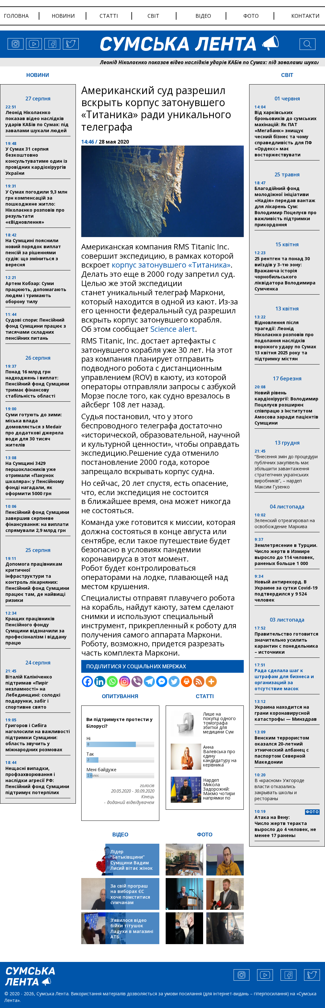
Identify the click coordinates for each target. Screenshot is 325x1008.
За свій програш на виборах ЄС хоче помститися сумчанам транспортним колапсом (130, 900)
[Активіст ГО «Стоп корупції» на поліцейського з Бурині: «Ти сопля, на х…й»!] (184, 928)
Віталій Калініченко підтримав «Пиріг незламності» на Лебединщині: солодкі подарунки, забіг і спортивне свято (32, 692)
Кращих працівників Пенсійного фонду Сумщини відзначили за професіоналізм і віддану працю (36, 631)
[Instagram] (124, 681)
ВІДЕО (120, 834)
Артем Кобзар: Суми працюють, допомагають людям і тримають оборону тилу (35, 292)
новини (63, 15)
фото (251, 15)
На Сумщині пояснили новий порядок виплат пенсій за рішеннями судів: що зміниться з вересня (33, 252)
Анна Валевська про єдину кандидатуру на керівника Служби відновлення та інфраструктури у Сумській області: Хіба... (220, 767)
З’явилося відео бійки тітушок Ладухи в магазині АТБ (131, 928)
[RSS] (198, 681)
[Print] (186, 681)
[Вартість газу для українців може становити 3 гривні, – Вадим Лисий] (225, 894)
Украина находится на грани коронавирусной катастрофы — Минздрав (286, 713)
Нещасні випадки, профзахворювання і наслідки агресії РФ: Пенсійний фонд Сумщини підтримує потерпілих (37, 780)
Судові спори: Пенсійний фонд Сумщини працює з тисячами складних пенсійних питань (35, 329)
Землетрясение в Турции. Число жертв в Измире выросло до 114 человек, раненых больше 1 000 (286, 554)
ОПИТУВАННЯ (120, 696)
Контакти (305, 15)
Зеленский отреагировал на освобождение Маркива (285, 523)
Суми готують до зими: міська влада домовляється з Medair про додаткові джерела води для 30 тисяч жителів (34, 430)
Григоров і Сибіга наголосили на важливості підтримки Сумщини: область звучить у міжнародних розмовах (37, 737)
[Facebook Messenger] (161, 681)
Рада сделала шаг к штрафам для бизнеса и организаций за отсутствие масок (284, 679)
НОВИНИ (37, 75)
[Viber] (137, 681)
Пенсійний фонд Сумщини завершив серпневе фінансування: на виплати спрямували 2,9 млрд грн (37, 521)
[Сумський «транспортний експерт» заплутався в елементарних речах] (225, 859)
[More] (211, 681)
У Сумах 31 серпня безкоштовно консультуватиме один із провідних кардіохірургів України (36, 161)
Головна (16, 15)
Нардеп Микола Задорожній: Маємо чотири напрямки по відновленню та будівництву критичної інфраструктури (220, 798)
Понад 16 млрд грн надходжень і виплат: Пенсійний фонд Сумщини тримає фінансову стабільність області (37, 384)
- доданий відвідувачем (129, 802)
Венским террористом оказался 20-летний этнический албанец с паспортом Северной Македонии (282, 750)
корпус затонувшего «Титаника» (171, 264)
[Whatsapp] (112, 681)
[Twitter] (174, 681)
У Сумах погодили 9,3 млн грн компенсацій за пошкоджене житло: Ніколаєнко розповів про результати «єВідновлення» (36, 207)
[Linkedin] (99, 681)
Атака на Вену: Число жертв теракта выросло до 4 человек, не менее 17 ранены (285, 826)
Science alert (172, 329)
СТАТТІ (205, 696)
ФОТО (204, 834)
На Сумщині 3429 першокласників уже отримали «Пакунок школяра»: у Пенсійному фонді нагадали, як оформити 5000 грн (34, 478)
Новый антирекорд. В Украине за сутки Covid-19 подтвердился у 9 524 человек (286, 591)
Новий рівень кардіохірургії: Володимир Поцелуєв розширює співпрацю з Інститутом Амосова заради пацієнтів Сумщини (286, 408)
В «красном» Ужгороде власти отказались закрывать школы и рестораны (279, 789)
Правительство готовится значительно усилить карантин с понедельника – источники (286, 643)
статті (109, 15)
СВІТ (287, 75)
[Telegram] (149, 681)
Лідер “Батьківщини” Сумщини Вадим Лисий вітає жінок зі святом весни (131, 862)
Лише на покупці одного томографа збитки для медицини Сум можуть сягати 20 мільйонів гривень (219, 729)
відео (203, 15)
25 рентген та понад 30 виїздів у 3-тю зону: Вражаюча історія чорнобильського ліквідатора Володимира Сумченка (285, 273)
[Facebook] (87, 681)
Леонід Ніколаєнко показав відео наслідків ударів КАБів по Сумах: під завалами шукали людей (195, 62)
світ (153, 15)
